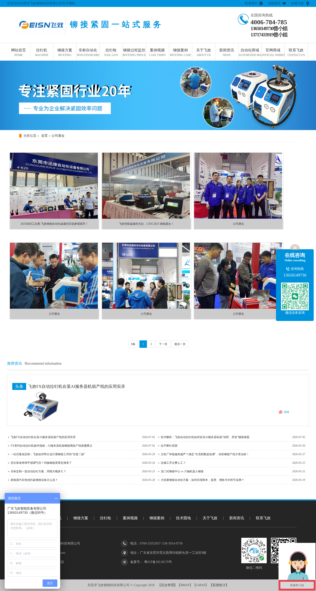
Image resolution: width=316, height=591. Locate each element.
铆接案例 (180, 52)
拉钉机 (41, 52)
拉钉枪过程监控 (148, 75)
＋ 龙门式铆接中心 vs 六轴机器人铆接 (180, 471)
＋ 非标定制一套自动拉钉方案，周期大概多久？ (36, 471)
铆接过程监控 (134, 52)
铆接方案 (64, 52)
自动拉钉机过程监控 (147, 110)
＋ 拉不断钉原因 (167, 445)
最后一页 (180, 344)
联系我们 (251, 3)
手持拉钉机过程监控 (147, 98)
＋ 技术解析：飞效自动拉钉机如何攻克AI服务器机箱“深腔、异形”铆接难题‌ (203, 437)
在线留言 (274, 3)
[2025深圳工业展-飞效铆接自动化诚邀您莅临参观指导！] (54, 217)
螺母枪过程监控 (148, 87)
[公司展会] (238, 217)
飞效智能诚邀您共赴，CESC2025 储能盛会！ (146, 223)
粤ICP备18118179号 (157, 562)
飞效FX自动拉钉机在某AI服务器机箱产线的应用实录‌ (76, 386)
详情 (286, 412)
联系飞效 (296, 52)
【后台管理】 (167, 585)
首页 (44, 135)
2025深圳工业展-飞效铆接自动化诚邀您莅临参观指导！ (54, 223)
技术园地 (183, 518)
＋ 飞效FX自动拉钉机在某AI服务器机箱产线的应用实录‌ (41, 437)
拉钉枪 (111, 52)
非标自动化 (88, 52)
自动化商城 (250, 52)
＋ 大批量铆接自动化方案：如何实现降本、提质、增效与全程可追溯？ (200, 480)
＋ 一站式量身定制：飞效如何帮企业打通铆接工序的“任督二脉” (46, 454)
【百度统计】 (218, 585)
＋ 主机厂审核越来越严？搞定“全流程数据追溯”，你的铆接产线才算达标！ (203, 454)
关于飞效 (203, 52)
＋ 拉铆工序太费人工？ (171, 462)
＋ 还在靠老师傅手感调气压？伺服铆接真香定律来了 (39, 462)
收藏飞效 (297, 3)
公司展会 (58, 135)
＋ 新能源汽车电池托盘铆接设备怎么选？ (32, 480)
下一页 (163, 344)
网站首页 (18, 52)
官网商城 (273, 52)
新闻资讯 (226, 52)
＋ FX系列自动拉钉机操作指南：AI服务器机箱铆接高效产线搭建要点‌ (49, 445)
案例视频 (157, 52)
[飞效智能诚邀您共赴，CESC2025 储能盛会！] (146, 217)
